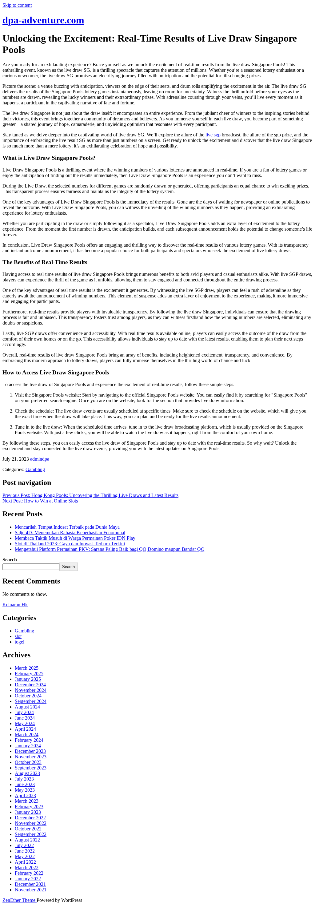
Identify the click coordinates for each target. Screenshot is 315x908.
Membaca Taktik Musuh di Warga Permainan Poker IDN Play (75, 538)
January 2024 (28, 745)
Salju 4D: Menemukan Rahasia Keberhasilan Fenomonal (70, 532)
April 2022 (25, 862)
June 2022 (25, 851)
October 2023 (28, 762)
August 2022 (27, 839)
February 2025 (29, 673)
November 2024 (30, 690)
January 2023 (28, 812)
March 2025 (26, 668)
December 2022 (30, 817)
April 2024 (25, 729)
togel (19, 641)
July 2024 (24, 712)
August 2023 (27, 773)
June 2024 (25, 717)
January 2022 (28, 878)
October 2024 (28, 695)
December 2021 (30, 884)
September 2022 (30, 834)
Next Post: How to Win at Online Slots (40, 500)
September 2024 (30, 701)
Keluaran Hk (15, 604)
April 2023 (25, 795)
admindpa (39, 459)
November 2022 (30, 823)
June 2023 (25, 784)
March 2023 (26, 801)
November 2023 (30, 756)
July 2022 (24, 845)
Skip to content (17, 5)
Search (9, 559)
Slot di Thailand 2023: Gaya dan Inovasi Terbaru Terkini (70, 543)
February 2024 (29, 740)
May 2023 (25, 790)
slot (18, 636)
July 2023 (24, 778)
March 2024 (26, 734)
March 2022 (26, 867)
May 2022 (25, 856)
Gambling (35, 469)
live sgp (213, 134)
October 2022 (28, 828)
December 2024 (30, 684)
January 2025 (28, 679)
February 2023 (29, 806)
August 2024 (27, 706)
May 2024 (25, 723)
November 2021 (30, 889)
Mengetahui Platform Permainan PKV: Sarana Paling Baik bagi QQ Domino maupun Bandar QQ (110, 549)
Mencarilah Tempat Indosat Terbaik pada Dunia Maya (67, 527)
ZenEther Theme (19, 900)
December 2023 (30, 751)
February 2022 (29, 873)
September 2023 (30, 767)
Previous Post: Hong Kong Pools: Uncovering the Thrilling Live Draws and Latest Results (90, 495)
